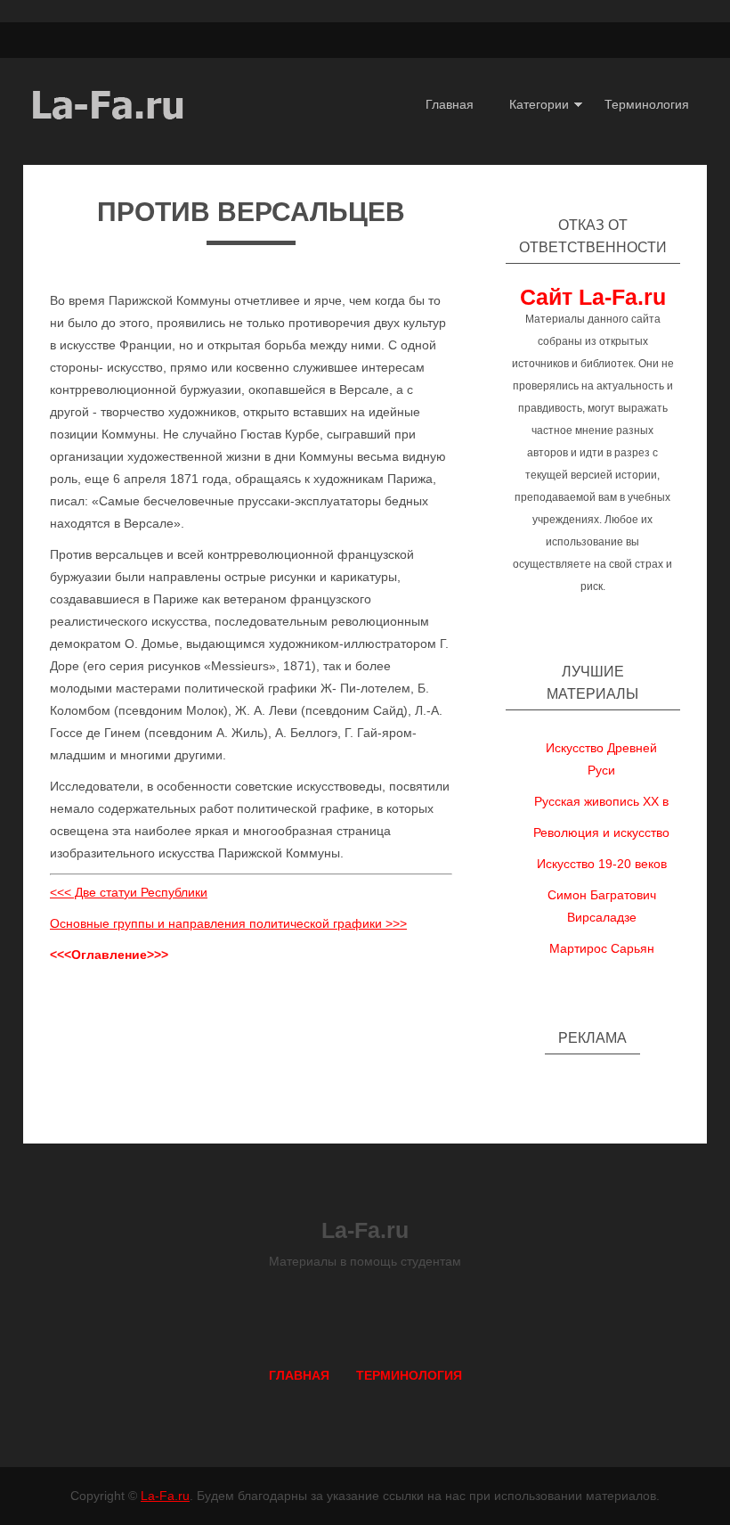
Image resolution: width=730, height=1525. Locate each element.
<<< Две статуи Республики (128, 892)
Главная (450, 104)
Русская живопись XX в (601, 801)
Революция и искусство (601, 832)
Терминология (646, 104)
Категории (539, 104)
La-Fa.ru (165, 1495)
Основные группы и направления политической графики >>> (228, 923)
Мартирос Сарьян (601, 948)
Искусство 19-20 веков (602, 864)
